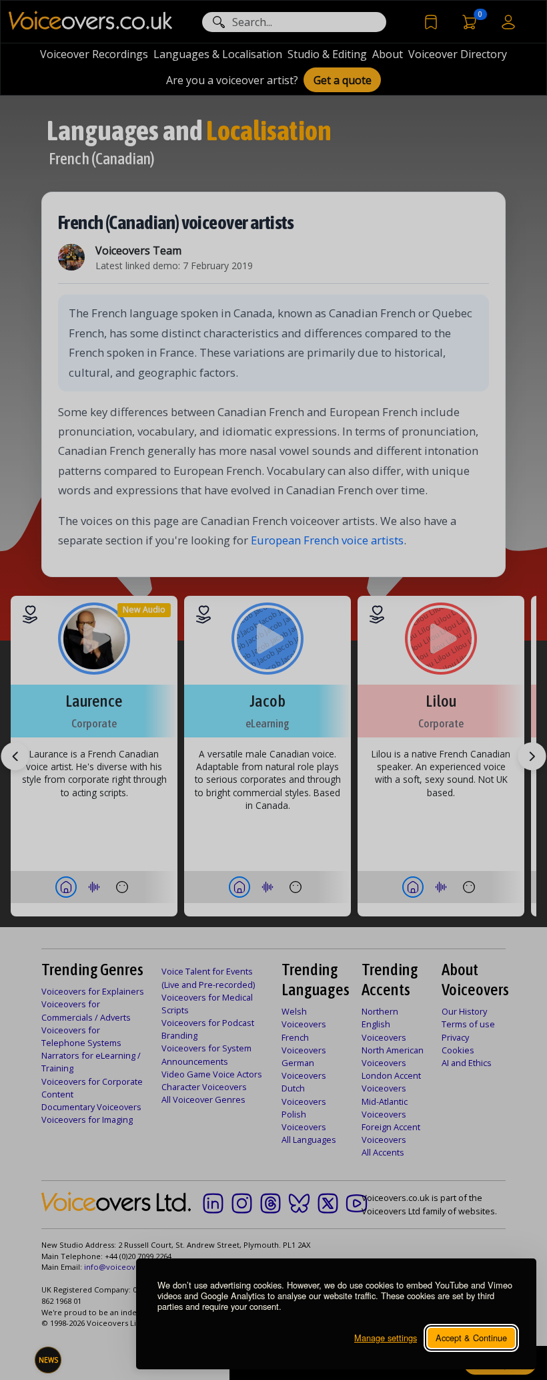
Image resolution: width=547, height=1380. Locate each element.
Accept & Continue (471, 1337)
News (48, 1360)
